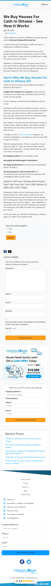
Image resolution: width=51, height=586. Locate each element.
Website (8, 311)
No (10, 232)
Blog (25, 491)
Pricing (25, 483)
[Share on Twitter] (9, 251)
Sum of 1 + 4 (11, 328)
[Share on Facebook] (5, 251)
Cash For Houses (25, 134)
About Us (25, 487)
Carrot (38, 577)
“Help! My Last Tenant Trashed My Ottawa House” (25, 457)
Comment (9, 268)
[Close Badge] (37, 578)
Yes (10, 229)
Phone (9, 402)
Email (8, 302)
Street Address (12, 398)
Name (8, 294)
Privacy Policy (25, 494)
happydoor (12, 33)
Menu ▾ (45, 4)
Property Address (13, 391)
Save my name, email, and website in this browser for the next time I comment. (25, 323)
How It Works (25, 479)
